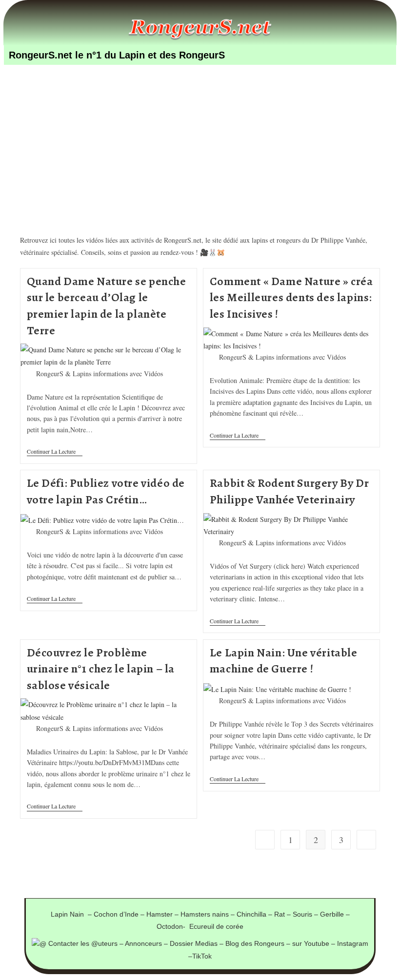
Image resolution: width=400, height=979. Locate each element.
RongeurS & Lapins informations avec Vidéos (99, 373)
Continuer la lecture (54, 451)
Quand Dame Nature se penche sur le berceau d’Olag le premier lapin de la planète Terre (106, 305)
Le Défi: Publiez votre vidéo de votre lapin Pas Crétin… (106, 491)
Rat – (283, 914)
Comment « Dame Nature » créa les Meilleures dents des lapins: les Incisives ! (291, 297)
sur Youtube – (314, 943)
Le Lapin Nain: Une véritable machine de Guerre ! (284, 661)
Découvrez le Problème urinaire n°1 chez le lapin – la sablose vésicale (101, 669)
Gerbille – (335, 914)
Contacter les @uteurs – (85, 943)
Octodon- (173, 926)
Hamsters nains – (208, 914)
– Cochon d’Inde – (117, 914)
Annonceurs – (147, 943)
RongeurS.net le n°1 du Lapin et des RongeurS (117, 55)
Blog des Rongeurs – (258, 943)
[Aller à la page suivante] (366, 839)
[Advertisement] (200, 136)
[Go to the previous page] (265, 839)
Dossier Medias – (197, 943)
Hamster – (163, 914)
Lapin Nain (69, 914)
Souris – (306, 914)
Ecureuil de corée (216, 926)
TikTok (202, 956)
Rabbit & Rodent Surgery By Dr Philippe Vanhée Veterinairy (289, 491)
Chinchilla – (255, 914)
